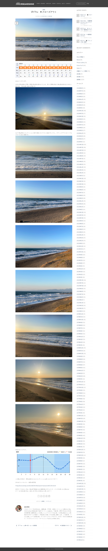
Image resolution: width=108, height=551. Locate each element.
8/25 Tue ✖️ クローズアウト (86, 15)
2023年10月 (80, 184)
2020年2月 (80, 308)
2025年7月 (80, 124)
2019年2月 (80, 342)
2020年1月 (80, 311)
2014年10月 (80, 489)
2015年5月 (79, 469)
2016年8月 (80, 427)
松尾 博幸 (50, 16)
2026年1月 (79, 108)
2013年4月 (80, 540)
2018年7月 (80, 362)
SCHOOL (59, 3)
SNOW (54, 3)
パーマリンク (48, 501)
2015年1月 (79, 480)
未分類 (78, 74)
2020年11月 (80, 283)
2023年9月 (80, 187)
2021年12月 (80, 246)
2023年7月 (80, 192)
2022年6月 (80, 229)
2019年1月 (79, 345)
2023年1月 (80, 209)
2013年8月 (80, 528)
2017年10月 (80, 387)
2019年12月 (80, 314)
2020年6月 (80, 297)
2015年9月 (79, 458)
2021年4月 (80, 269)
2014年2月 (80, 511)
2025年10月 (80, 116)
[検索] (88, 3)
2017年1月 (79, 413)
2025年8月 (80, 122)
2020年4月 (80, 302)
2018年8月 (80, 359)
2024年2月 (80, 172)
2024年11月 (80, 147)
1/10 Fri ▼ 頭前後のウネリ (62, 525)
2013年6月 (79, 534)
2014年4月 (80, 506)
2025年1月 (79, 141)
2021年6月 (79, 263)
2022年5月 (80, 232)
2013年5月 (79, 537)
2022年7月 (80, 226)
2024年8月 (80, 156)
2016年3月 (79, 441)
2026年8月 (80, 88)
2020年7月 (80, 294)
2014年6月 (80, 500)
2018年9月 (80, 356)
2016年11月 (80, 418)
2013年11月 (80, 520)
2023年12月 (80, 178)
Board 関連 (80, 57)
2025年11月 (80, 113)
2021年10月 (80, 252)
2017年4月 (80, 404)
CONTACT (68, 3)
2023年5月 (80, 198)
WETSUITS (48, 3)
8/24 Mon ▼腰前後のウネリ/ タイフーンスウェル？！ (86, 22)
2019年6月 (79, 331)
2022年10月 (80, 218)
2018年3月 (80, 373)
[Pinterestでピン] (46, 496)
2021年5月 (79, 266)
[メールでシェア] (44, 496)
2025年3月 (80, 136)
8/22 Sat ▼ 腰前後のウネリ (85, 35)
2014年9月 (80, 492)
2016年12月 (80, 415)
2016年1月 (79, 446)
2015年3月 (79, 475)
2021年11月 (80, 249)
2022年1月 (80, 243)
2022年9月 (80, 220)
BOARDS (43, 3)
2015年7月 (79, 463)
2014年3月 (80, 509)
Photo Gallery (81, 62)
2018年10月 (80, 353)
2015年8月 (80, 461)
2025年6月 (80, 127)
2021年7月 (80, 260)
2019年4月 (80, 336)
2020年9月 (80, 288)
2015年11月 (80, 452)
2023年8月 (80, 189)
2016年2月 (79, 444)
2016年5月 (79, 435)
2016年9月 (79, 424)
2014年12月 (80, 483)
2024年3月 (80, 170)
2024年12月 (80, 144)
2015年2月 (79, 478)
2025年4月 (80, 133)
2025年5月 (80, 130)
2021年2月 (80, 274)
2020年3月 (80, 305)
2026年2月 (80, 105)
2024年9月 (80, 153)
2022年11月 (80, 215)
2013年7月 (80, 531)
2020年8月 (80, 291)
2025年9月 (80, 119)
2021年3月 (80, 271)
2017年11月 (80, 384)
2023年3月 (80, 204)
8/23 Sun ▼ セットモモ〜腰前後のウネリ (86, 29)
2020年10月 (80, 285)
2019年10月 (80, 319)
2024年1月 (80, 175)
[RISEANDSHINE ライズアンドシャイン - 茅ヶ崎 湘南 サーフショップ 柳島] (24, 3)
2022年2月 (80, 240)
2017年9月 (80, 390)
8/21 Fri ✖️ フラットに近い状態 (86, 41)
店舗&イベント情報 (82, 71)
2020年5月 (80, 300)
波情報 (44, 9)
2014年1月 (79, 514)
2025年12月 (80, 110)
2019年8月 (80, 325)
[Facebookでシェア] (38, 496)
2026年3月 (80, 102)
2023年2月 (80, 206)
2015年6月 (79, 466)
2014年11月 (80, 486)
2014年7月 (80, 497)
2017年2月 (80, 410)
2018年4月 (80, 370)
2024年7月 (80, 158)
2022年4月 (80, 235)
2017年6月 (79, 398)
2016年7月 (79, 429)
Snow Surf (80, 65)
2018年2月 (80, 376)
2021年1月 (79, 277)
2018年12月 (80, 348)
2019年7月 (80, 328)
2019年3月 (80, 339)
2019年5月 (79, 333)
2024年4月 (80, 167)
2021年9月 (80, 254)
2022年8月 (80, 223)
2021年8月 (80, 257)
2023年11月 (80, 181)
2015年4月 (80, 472)
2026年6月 (80, 93)
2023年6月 (80, 195)
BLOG (63, 3)
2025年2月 (80, 139)
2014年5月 (80, 503)
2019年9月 (80, 322)
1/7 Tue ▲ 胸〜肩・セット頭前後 (27, 525)
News (78, 60)
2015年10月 (80, 455)
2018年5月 (80, 367)
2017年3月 (80, 407)
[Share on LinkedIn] (49, 496)
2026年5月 (80, 96)
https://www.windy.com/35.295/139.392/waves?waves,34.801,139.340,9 (35, 485)
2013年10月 (80, 523)
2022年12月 (80, 212)
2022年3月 (80, 237)
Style (78, 68)
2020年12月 (80, 280)
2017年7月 (80, 396)
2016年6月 (79, 432)
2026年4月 (80, 99)
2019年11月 (80, 317)
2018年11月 (80, 350)
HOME (38, 3)
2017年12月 (80, 381)
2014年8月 (80, 494)
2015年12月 (80, 449)
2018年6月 (80, 365)
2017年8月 (80, 393)
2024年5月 (80, 164)
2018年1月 (79, 379)
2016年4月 (80, 438)
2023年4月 (80, 201)
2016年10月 (80, 421)
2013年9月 (80, 526)
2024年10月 (80, 150)
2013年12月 (80, 517)
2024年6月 (80, 161)
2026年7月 (80, 91)
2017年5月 (79, 401)
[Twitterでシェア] (41, 496)
